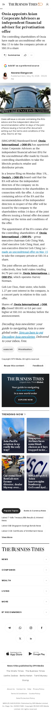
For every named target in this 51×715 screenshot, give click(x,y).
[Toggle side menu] (3, 4)
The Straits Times (15, 671)
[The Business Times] (22, 4)
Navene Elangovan (22, 72)
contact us (21, 689)
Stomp (25, 680)
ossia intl (8, 349)
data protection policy (25, 698)
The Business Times (35, 671)
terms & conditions (19, 694)
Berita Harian (26, 675)
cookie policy (34, 694)
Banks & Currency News (35, 511)
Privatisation (25, 349)
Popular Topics (11, 511)
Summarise (14, 55)
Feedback (38, 365)
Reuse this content (14, 365)
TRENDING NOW (12, 414)
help (29, 689)
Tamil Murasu (40, 675)
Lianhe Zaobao (11, 675)
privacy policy (38, 689)
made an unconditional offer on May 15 (25, 251)
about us (11, 689)
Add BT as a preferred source (23, 65)
